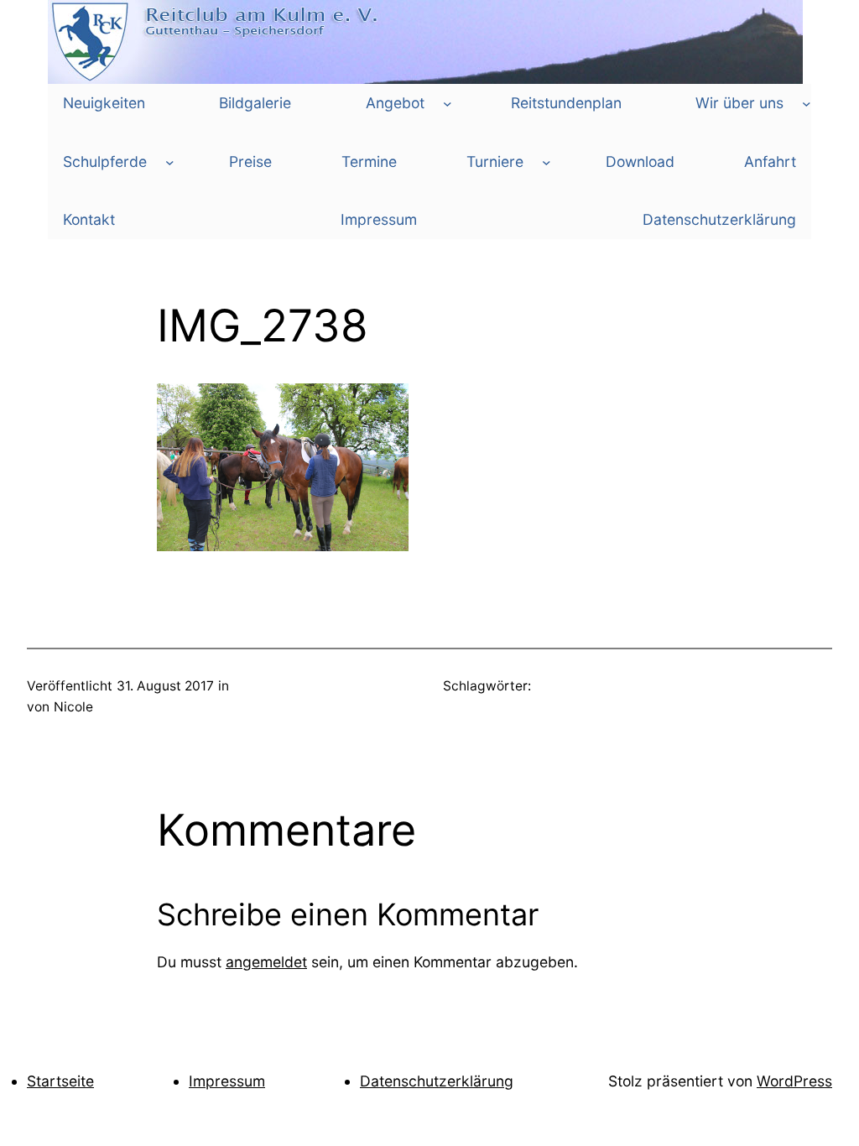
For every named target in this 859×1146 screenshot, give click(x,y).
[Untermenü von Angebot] (447, 103)
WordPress (794, 1081)
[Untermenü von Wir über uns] (806, 103)
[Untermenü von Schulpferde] (169, 161)
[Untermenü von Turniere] (546, 161)
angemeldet (266, 962)
